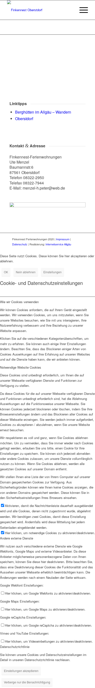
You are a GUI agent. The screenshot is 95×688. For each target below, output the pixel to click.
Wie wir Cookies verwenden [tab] (19, 301)
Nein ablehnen (26, 272)
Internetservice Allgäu (58, 244)
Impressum (62, 239)
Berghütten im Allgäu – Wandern (43, 112)
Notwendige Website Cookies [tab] (20, 367)
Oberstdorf (24, 118)
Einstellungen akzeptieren (21, 671)
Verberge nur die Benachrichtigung (27, 682)
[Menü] (81, 10)
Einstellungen (52, 272)
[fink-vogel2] (39, 10)
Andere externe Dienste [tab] (16, 538)
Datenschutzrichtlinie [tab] (14, 646)
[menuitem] (81, 10)
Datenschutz (19, 244)
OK (6, 272)
